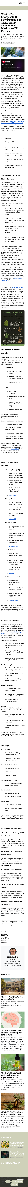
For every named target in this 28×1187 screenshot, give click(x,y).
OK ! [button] (8, 1181)
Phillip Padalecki (6, 42)
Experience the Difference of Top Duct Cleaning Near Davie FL (17, 1153)
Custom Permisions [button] (17, 1181)
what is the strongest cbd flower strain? (12, 925)
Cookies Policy (20, 1179)
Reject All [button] (14, 1184)
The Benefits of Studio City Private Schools (12, 998)
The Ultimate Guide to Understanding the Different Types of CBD (17, 1143)
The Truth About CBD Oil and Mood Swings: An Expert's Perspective (11, 1075)
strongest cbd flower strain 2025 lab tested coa (13, 922)
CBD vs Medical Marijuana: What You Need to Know (12, 1113)
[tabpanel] (12, 52)
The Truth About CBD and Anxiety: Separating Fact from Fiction (11, 1033)
